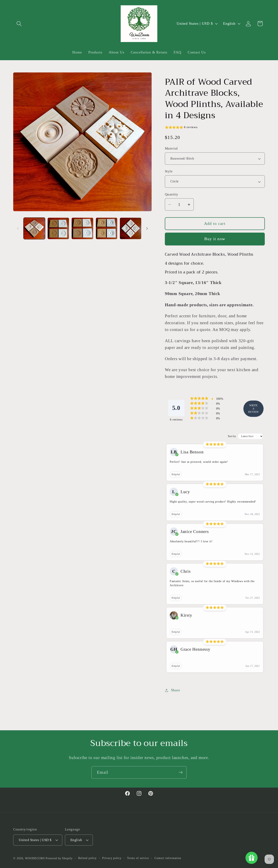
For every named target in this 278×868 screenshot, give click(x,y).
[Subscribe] (180, 772)
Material (171, 148)
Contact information (167, 858)
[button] (19, 23)
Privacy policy (111, 858)
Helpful (176, 474)
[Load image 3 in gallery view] (82, 228)
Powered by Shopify (59, 858)
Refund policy (87, 858)
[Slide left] (17, 228)
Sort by (232, 436)
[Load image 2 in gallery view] (58, 228)
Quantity (171, 194)
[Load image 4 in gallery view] (106, 228)
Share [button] (175, 690)
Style (169, 171)
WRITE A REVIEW (253, 408)
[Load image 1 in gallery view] (34, 228)
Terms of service (138, 858)
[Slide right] (147, 228)
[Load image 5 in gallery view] (130, 228)
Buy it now (214, 239)
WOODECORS (35, 858)
